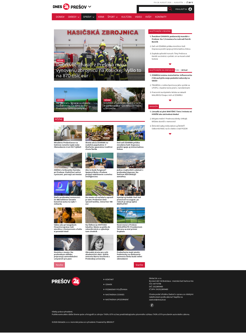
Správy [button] (88, 16)
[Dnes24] (79, 6)
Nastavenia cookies (114, 294)
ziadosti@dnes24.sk (157, 299)
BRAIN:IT (110, 322)
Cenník (108, 284)
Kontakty (160, 16)
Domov (60, 16)
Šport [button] (112, 16)
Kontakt (109, 279)
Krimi (101, 16)
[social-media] (151, 305)
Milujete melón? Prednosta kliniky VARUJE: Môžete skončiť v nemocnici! (169, 120)
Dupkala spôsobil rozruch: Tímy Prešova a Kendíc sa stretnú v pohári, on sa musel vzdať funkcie (171, 56)
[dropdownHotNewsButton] (170, 134)
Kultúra (126, 16)
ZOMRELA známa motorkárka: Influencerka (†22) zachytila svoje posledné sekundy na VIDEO (172, 78)
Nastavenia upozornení (116, 299)
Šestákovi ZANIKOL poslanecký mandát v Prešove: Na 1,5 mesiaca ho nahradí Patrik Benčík (171, 39)
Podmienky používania (116, 289)
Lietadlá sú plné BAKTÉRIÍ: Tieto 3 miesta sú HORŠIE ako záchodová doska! (172, 112)
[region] (89, 6)
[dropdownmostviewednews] (170, 64)
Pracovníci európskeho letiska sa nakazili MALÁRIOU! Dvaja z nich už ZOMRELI (169, 93)
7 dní (177, 70)
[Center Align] (170, 9)
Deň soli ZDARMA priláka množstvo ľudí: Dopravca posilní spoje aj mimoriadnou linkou (171, 47)
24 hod (184, 70)
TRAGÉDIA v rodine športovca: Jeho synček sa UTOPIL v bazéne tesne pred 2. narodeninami (171, 86)
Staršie (139, 264)
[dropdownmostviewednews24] (170, 100)
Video (138, 16)
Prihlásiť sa (181, 9)
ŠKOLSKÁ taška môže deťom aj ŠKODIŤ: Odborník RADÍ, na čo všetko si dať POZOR (169, 127)
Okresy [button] (73, 16)
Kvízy (148, 16)
